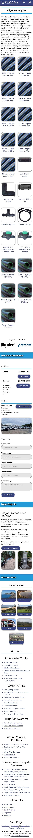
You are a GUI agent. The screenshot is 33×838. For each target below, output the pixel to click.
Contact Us (15, 826)
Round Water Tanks (11, 665)
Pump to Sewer (9, 784)
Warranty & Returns (16, 828)
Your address (6, 453)
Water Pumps (9, 807)
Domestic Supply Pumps (13, 700)
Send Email (8, 495)
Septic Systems (9, 810)
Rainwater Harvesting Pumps (14, 697)
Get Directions (23, 406)
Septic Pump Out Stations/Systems (16, 787)
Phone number (7, 462)
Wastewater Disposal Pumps (14, 708)
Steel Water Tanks (10, 676)
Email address (6, 472)
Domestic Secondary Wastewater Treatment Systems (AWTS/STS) (16, 770)
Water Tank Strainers (11, 757)
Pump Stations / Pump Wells (14, 790)
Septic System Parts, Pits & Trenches (17, 793)
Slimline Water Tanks (11, 668)
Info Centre (5, 826)
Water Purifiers (9, 755)
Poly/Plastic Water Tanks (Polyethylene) (13, 679)
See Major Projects (11, 548)
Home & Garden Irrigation (13, 726)
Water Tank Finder (11, 662)
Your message (6, 481)
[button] (30, 3)
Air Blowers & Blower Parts (13, 714)
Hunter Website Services (20, 836)
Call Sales (24, 376)
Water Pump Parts (10, 711)
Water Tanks (8, 804)
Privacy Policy (25, 826)
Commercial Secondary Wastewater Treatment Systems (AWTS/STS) (17, 775)
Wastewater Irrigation (12, 728)
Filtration (7, 815)
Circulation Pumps (11, 706)
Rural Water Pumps (11, 703)
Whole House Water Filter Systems (16, 744)
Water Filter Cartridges (12, 752)
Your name (5, 444)
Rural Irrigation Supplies (13, 723)
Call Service (23, 386)
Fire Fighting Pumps (11, 690)
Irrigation (7, 813)
